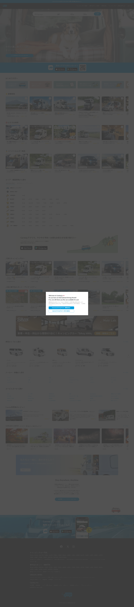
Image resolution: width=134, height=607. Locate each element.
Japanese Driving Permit (61, 311)
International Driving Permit (61, 307)
